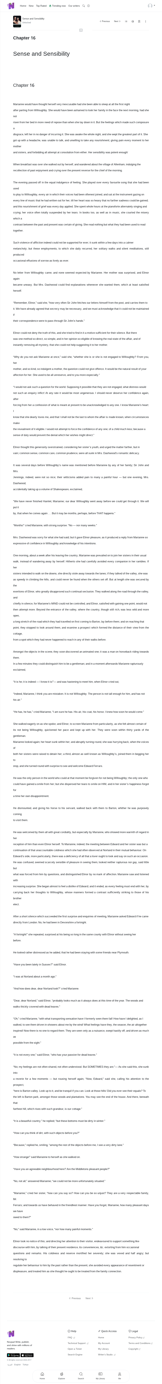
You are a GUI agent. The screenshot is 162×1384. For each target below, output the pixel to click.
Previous (105, 21)
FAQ (70, 1337)
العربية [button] (10, 1365)
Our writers (74, 5)
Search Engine (75, 1354)
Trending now (58, 5)
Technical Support (77, 1343)
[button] (83, 6)
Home (23, 5)
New (31, 5)
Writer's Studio (105, 1354)
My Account (104, 1343)
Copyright (133, 1349)
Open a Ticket (75, 1349)
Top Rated (41, 5)
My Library (103, 1349)
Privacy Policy (135, 1337)
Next (116, 21)
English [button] (17, 1365)
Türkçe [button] (25, 1365)
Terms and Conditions (139, 1343)
